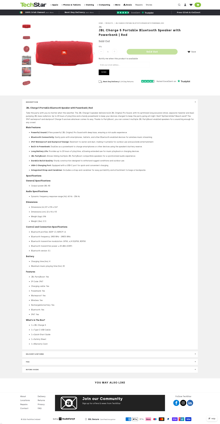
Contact (24, 408)
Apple (55, 5)
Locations (25, 400)
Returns (41, 400)
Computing (104, 5)
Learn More (49, 12)
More (117, 5)
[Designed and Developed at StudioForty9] (64, 419)
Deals (128, 5)
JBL (100, 27)
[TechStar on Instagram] (183, 403)
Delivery (41, 396)
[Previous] (35, 53)
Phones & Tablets (72, 5)
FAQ (40, 408)
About (23, 396)
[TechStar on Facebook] (176, 403)
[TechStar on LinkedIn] (190, 403)
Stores (149, 5)
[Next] (93, 53)
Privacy (41, 404)
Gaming (89, 5)
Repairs (139, 5)
